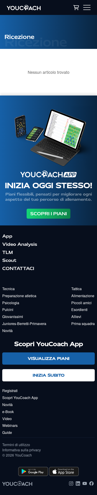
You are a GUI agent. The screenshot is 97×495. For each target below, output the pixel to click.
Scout (9, 260)
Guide (7, 432)
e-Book (8, 411)
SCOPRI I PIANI (48, 214)
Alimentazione (82, 295)
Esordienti (79, 309)
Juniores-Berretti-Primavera (24, 323)
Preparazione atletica (19, 295)
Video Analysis (19, 244)
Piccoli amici (81, 302)
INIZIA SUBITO (49, 375)
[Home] (30, 7)
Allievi (76, 316)
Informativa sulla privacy (21, 449)
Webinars (10, 425)
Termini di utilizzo (16, 444)
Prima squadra (83, 323)
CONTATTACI (18, 268)
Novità (7, 330)
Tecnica (8, 288)
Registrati (10, 390)
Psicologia (10, 302)
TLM (7, 252)
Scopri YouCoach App (20, 397)
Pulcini (7, 309)
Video (7, 418)
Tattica (76, 288)
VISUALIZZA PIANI (48, 358)
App (7, 236)
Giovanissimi (12, 316)
